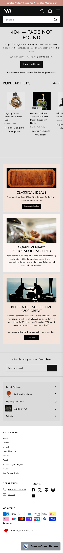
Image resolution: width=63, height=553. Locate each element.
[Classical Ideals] (31, 178)
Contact (6, 442)
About (5, 460)
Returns (6, 455)
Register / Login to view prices (15, 129)
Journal (6, 447)
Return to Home (31, 64)
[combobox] (31, 19)
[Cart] (50, 11)
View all (56, 83)
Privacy (6, 468)
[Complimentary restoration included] (31, 230)
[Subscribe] (52, 368)
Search (6, 438)
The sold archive (9, 451)
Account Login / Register (13, 464)
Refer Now (32, 337)
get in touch (50, 72)
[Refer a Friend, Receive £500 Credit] (31, 290)
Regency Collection (31, 206)
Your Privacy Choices (11, 473)
